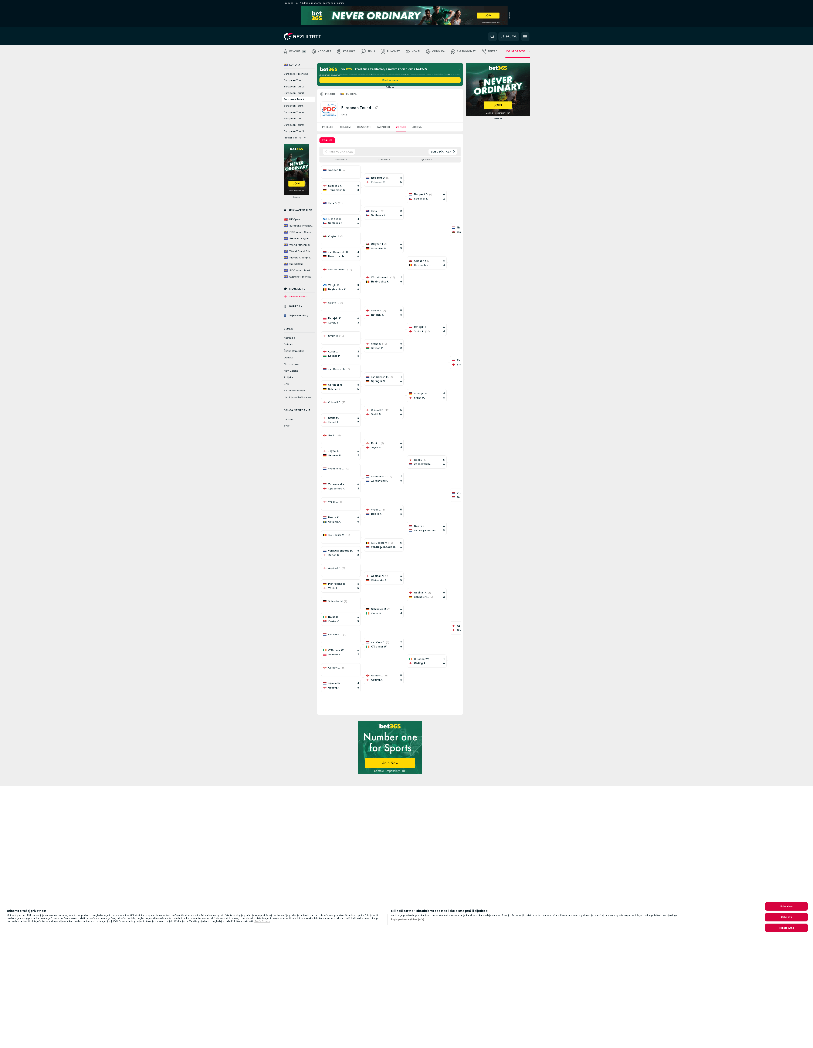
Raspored (383, 126)
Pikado (330, 94)
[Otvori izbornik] (525, 36)
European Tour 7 (294, 118)
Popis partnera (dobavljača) (407, 919)
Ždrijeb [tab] (327, 140)
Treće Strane (262, 921)
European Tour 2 (294, 86)
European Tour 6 (294, 112)
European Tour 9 (294, 131)
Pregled (327, 126)
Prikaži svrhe (786, 927)
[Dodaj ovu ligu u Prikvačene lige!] (376, 107)
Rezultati (363, 126)
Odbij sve (786, 916)
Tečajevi (345, 126)
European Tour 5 (294, 105)
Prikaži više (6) (293, 137)
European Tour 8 (294, 125)
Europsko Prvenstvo (296, 74)
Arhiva (417, 126)
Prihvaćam (786, 906)
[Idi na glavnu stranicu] (313, 36)
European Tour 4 (294, 99)
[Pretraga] (492, 36)
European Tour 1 (294, 80)
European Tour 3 (294, 93)
